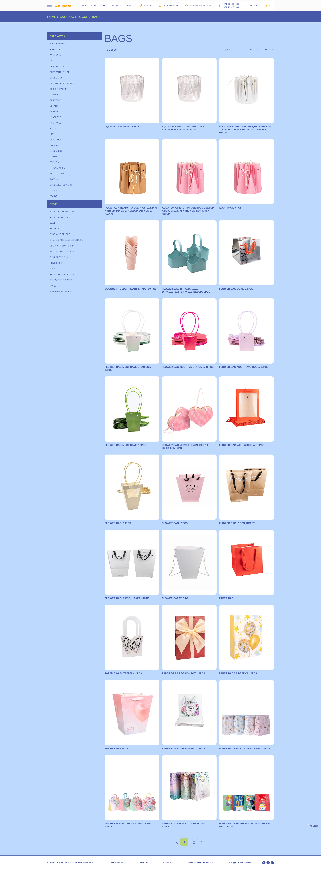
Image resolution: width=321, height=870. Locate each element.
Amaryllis (55, 49)
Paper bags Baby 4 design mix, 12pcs (244, 748)
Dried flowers (58, 89)
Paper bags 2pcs (116, 748)
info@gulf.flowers (239, 863)
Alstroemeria (58, 44)
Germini (54, 106)
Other (53, 157)
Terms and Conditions (200, 863)
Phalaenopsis (57, 168)
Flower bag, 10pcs (118, 523)
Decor (53, 204)
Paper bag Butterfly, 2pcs (123, 673)
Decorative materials (62, 246)
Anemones (55, 55)
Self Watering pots (61, 280)
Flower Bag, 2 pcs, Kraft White (127, 598)
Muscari (54, 145)
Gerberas (55, 100)
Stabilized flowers (61, 185)
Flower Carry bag (175, 598)
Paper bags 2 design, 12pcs (238, 673)
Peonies (54, 162)
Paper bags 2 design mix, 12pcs (183, 673)
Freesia (54, 95)
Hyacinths (55, 117)
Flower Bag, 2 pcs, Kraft (237, 523)
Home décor (57, 263)
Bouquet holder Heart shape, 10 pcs (130, 288)
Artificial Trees (59, 217)
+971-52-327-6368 (231, 7)
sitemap (167, 863)
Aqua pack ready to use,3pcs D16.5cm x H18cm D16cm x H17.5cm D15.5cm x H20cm (188, 210)
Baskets (54, 229)
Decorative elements (62, 83)
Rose (52, 179)
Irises (53, 128)
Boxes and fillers (60, 234)
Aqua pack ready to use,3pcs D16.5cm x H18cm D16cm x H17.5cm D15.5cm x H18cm (245, 129)
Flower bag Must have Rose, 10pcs (243, 367)
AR (270, 6)
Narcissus (56, 151)
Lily (52, 134)
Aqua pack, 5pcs (230, 207)
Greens (54, 112)
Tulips (53, 191)
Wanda (53, 196)
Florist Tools (57, 257)
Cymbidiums (56, 78)
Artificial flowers (60, 212)
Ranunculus (57, 173)
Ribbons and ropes (60, 274)
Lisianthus (56, 140)
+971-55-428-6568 (231, 4)
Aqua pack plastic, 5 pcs (122, 126)
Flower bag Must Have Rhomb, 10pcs (188, 367)
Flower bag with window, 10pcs (241, 445)
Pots (52, 269)
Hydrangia (56, 123)
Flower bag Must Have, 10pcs (125, 445)
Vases (53, 286)
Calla (53, 61)
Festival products (60, 251)
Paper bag (226, 598)
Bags (53, 223)
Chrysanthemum (59, 72)
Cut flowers (57, 36)
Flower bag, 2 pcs (175, 523)
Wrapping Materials (61, 292)
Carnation (56, 66)
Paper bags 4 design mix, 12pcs (183, 748)
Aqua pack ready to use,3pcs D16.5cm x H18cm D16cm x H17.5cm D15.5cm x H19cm (131, 210)
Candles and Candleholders (66, 240)
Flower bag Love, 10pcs (236, 288)
